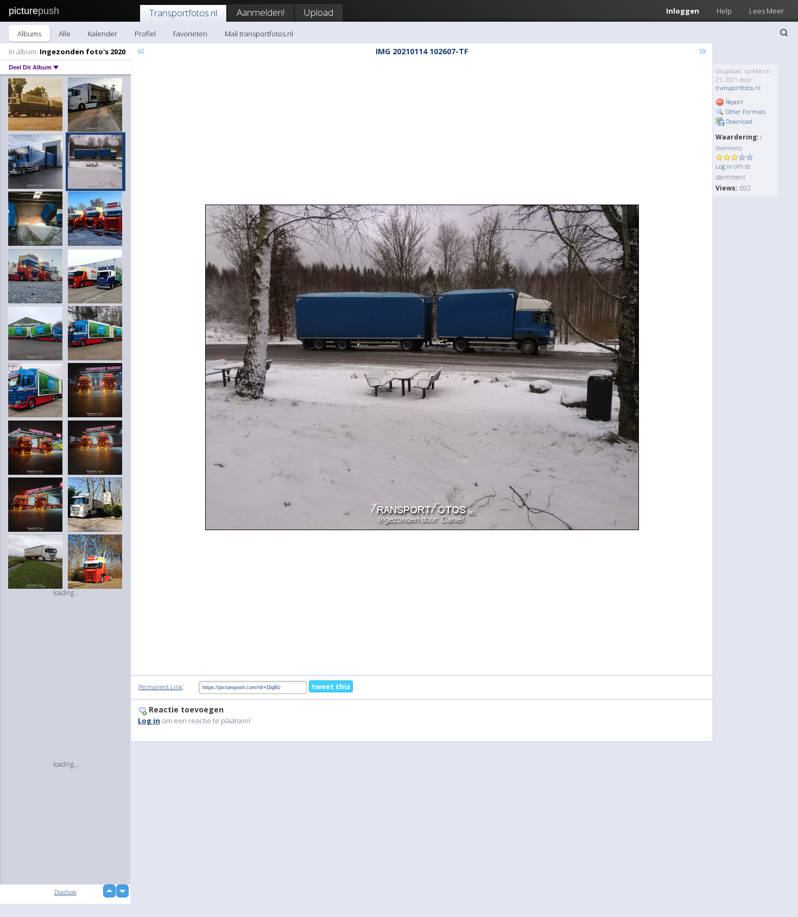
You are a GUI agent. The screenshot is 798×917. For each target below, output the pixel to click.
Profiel (145, 34)
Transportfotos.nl (183, 13)
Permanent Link (160, 687)
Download (738, 121)
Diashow (65, 892)
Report (733, 102)
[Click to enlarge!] (422, 367)
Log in (723, 166)
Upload (318, 12)
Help (724, 11)
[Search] (784, 32)
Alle (65, 34)
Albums (29, 34)
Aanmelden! (260, 12)
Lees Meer (766, 11)
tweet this (331, 686)
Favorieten (190, 34)
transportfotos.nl (738, 88)
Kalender (102, 34)
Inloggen (682, 11)
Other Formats (744, 111)
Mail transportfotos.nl (259, 34)
